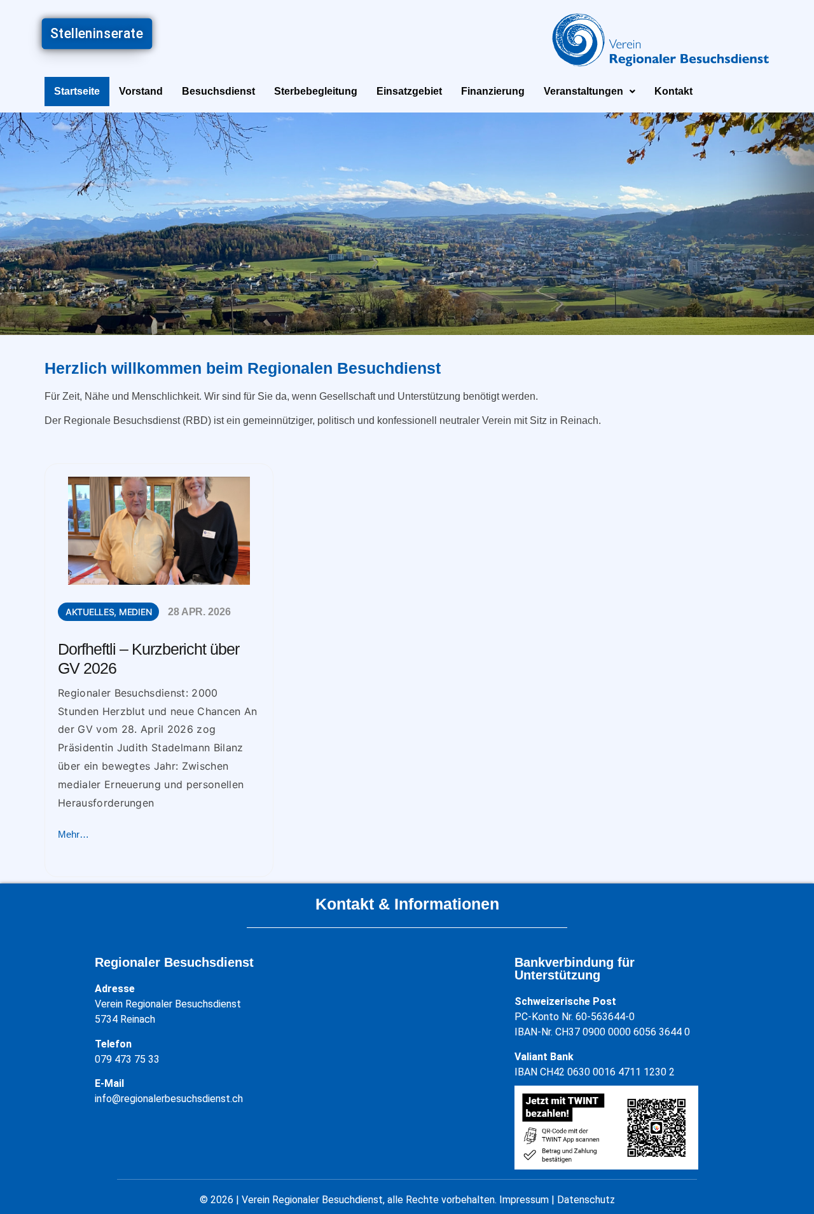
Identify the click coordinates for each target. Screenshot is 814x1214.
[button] (589, 91)
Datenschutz (586, 1200)
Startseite (77, 91)
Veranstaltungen (583, 91)
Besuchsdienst (218, 91)
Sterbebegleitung (315, 91)
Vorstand (141, 91)
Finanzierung (493, 91)
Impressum (524, 1200)
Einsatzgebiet (409, 91)
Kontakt (673, 91)
